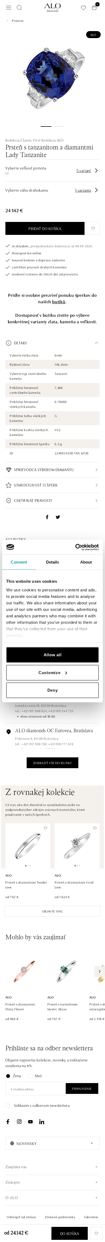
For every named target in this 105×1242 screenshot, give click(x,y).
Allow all (53, 654)
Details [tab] (52, 562)
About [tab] (86, 562)
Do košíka (69, 1233)
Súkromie (91, 1216)
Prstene (18, 20)
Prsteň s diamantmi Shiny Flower (20, 1006)
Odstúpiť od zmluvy (21, 1216)
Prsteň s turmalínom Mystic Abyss (62, 1006)
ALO (93, 34)
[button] (52, 343)
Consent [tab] (19, 562)
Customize (49, 672)
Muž (38, 1075)
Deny (52, 690)
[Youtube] (30, 1121)
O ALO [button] (11, 1198)
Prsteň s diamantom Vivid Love (74, 884)
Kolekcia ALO (52, 140)
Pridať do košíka (45, 228)
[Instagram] (19, 1121)
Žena (17, 1075)
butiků (58, 301)
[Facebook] (7, 1121)
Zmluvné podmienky (60, 1216)
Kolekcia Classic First (23, 140)
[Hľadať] (19, 7)
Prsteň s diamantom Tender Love (26, 884)
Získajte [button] (12, 1183)
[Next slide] (99, 971)
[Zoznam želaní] (83, 7)
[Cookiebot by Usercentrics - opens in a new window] (75, 547)
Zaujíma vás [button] (16, 1167)
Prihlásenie (82, 1088)
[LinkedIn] (41, 1121)
